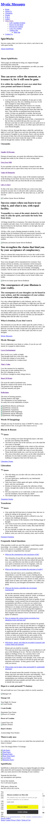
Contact (8, 820)
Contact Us (9, 34)
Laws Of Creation (15, 28)
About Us (8, 11)
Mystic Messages (13, 4)
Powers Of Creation (16, 26)
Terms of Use (25, 820)
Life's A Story (6, 185)
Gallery (7, 19)
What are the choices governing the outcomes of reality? (24, 569)
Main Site (17, 32)
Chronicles (8, 13)
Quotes (7, 15)
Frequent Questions (7, 537)
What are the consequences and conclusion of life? (22, 554)
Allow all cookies (22, 807)
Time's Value (5, 364)
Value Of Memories (8, 172)
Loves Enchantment (8, 350)
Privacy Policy (6, 818)
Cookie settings (22, 812)
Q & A (7, 17)
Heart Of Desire (6, 378)
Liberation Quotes (7, 461)
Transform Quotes (7, 499)
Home (7, 9)
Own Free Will (6, 162)
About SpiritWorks (7, 49)
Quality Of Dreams (8, 152)
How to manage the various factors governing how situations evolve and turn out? (22, 619)
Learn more (10, 802)
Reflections (5, 392)
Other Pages (9, 21)
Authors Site (13, 30)
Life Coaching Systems (17, 23)
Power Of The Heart (16, 25)
